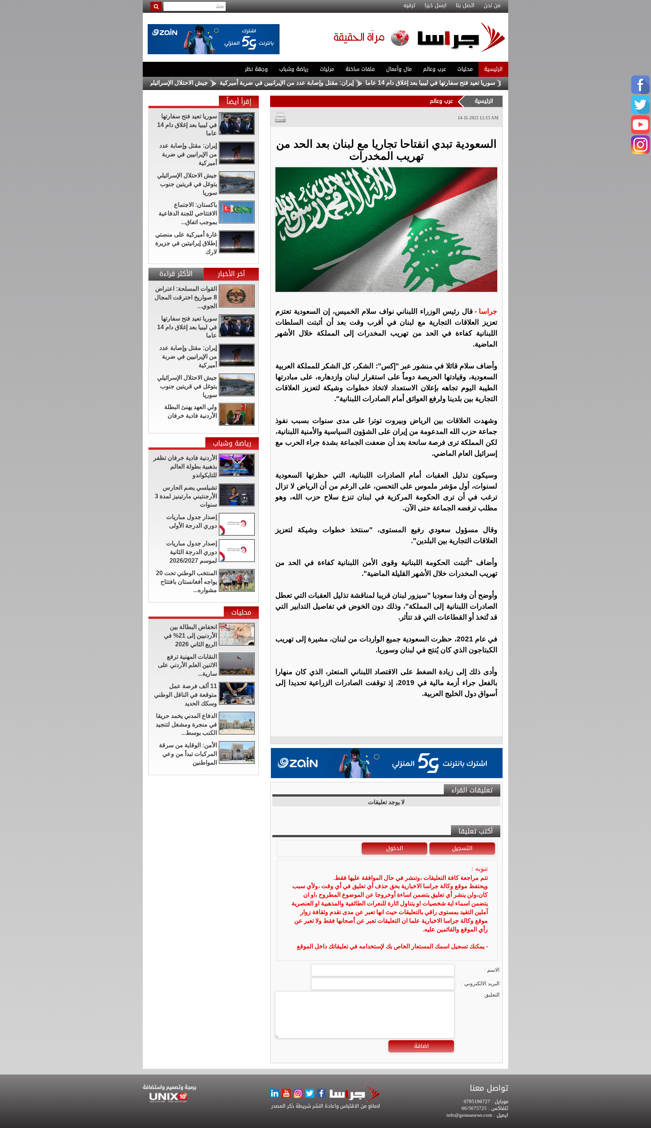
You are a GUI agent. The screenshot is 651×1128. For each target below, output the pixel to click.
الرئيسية (493, 69)
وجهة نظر (256, 69)
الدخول (394, 848)
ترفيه (409, 5)
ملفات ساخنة (360, 69)
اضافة (421, 1046)
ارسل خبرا (435, 5)
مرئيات (327, 69)
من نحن (492, 5)
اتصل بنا (465, 5)
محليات (465, 69)
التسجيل (462, 848)
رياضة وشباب (294, 69)
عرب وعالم (434, 69)
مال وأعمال (399, 69)
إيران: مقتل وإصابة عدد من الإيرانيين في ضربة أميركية (322, 82)
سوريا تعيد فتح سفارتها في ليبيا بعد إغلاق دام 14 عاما (465, 82)
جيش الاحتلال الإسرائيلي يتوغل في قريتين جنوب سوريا (176, 82)
